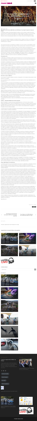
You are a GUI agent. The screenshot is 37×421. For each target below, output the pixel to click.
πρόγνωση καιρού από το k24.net (25, 405)
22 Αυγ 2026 (22, 241)
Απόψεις (9, 310)
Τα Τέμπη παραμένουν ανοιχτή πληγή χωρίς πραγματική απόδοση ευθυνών (9, 307)
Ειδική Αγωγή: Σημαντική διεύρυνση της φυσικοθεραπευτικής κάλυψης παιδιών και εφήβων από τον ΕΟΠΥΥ (9, 333)
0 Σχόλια (34, 241)
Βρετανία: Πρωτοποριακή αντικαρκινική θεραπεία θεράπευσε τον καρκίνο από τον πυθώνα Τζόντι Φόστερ (9, 294)
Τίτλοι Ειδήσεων (22, 242)
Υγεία (26, 242)
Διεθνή (26, 254)
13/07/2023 (21, 371)
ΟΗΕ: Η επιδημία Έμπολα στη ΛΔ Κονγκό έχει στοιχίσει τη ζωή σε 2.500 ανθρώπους (9, 320)
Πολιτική (3, 242)
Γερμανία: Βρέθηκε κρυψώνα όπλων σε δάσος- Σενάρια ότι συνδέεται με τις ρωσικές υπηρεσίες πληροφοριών (9, 280)
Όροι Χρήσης (4, 380)
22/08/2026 (5, 283)
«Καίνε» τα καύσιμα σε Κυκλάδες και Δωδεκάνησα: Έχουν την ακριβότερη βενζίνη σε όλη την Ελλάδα (9, 344)
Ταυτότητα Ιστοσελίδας (5, 373)
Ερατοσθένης (17, 52)
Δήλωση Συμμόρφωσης (5, 383)
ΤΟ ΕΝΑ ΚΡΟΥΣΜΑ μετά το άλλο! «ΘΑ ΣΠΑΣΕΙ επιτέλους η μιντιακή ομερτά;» (26, 369)
